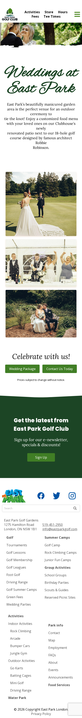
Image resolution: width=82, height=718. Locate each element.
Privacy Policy (41, 714)
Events (53, 670)
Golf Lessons (16, 552)
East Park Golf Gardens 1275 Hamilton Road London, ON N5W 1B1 (21, 524)
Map (51, 640)
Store (49, 12)
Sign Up (41, 457)
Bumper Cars (20, 646)
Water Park (17, 698)
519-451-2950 (52, 524)
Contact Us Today (59, 369)
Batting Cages (20, 675)
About (53, 662)
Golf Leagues (16, 567)
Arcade (15, 638)
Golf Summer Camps (21, 589)
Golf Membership (19, 560)
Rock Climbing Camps (61, 552)
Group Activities (57, 567)
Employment (57, 647)
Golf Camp (52, 545)
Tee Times (52, 16)
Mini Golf (17, 683)
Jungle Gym (18, 653)
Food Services (59, 685)
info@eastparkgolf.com (59, 529)
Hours (62, 12)
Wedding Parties (18, 604)
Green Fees (14, 597)
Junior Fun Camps (58, 560)
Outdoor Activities (21, 661)
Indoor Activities (20, 623)
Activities (32, 12)
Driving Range (17, 582)
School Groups (55, 575)
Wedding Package (22, 369)
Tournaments (16, 545)
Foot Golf (13, 575)
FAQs (52, 655)
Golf (9, 537)
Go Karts (16, 668)
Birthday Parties (57, 582)
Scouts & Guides (56, 590)
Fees (35, 16)
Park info (55, 625)
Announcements (60, 677)
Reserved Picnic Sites (60, 597)
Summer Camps (57, 537)
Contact (54, 633)
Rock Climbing (20, 631)
